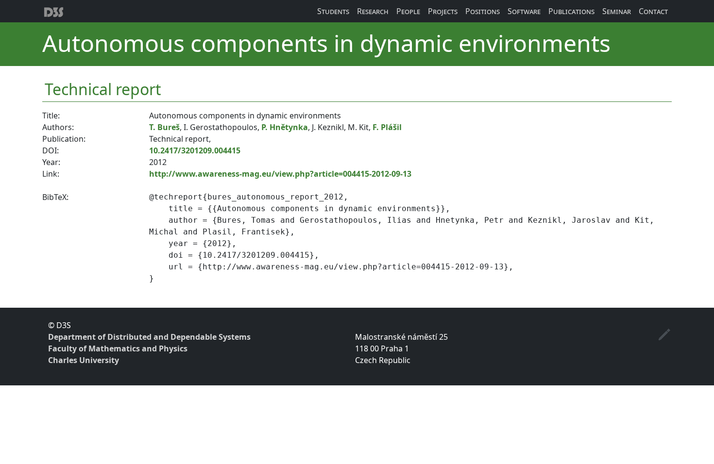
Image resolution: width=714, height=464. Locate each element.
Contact (653, 11)
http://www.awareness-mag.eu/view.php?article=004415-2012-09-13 (280, 173)
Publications (571, 11)
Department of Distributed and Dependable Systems (149, 336)
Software (524, 11)
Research (373, 11)
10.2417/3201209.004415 (194, 150)
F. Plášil (387, 127)
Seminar (616, 11)
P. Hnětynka (284, 127)
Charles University (83, 360)
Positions (482, 11)
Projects (443, 11)
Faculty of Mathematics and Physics (117, 348)
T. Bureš (164, 127)
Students (333, 11)
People (408, 11)
